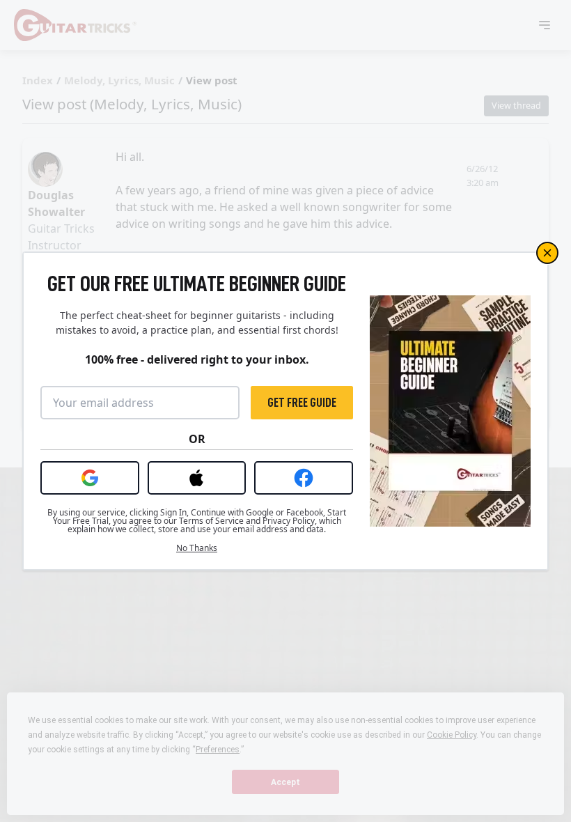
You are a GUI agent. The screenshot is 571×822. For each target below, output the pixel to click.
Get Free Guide (301, 402)
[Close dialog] (547, 252)
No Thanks (196, 548)
